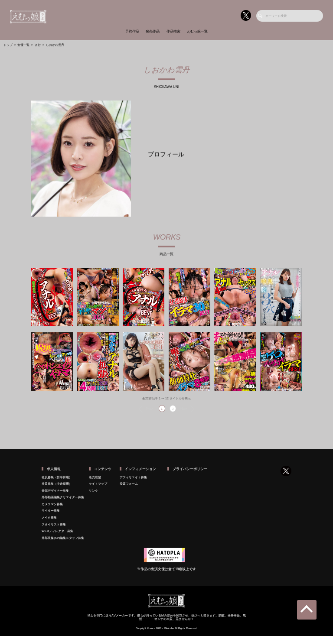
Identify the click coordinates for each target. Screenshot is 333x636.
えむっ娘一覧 (197, 31)
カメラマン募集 (52, 504)
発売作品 (153, 31)
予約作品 (132, 31)
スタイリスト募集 (54, 524)
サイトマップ (98, 483)
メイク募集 (49, 517)
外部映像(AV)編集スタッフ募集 (63, 537)
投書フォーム (129, 483)
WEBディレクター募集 (57, 530)
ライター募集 (51, 510)
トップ (8, 44)
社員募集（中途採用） (57, 483)
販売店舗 (95, 477)
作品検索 (173, 31)
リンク (93, 490)
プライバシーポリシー (190, 469)
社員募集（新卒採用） (57, 477)
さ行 (38, 44)
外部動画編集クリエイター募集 (63, 497)
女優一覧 (23, 44)
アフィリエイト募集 (133, 477)
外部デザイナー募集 (55, 490)
